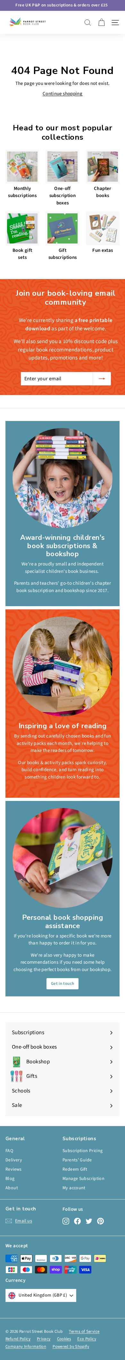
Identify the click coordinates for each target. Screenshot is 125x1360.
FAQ (9, 1151)
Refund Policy (17, 1339)
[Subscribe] (102, 378)
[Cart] (101, 22)
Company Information (25, 1346)
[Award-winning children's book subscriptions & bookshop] (63, 478)
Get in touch (62, 983)
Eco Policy (86, 1339)
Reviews (13, 1169)
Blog (10, 1178)
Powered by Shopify (71, 1346)
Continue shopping (62, 93)
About (11, 1188)
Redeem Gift (75, 1169)
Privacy (44, 1339)
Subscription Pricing (83, 1151)
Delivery (13, 1160)
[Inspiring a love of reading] (63, 666)
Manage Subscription (83, 1178)
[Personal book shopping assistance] (63, 858)
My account (74, 1188)
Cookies (64, 1339)
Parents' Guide (77, 1160)
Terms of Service (84, 1331)
